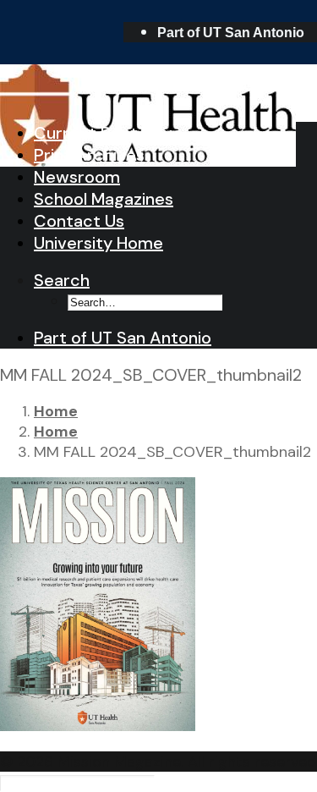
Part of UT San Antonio (230, 32)
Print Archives (89, 155)
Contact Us (79, 221)
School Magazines (103, 199)
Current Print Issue (108, 133)
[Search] (77, 782)
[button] (62, 280)
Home (56, 411)
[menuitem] (237, 32)
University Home (98, 243)
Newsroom (77, 177)
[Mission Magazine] (158, 85)
